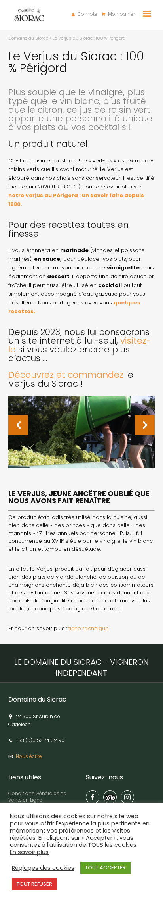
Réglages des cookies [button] (43, 867)
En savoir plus (29, 852)
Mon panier (121, 14)
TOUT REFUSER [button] (34, 884)
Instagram (127, 797)
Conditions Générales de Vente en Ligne (37, 796)
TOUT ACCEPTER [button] (105, 867)
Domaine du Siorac (28, 38)
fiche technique (88, 628)
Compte (87, 14)
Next (157, 424)
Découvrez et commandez (65, 375)
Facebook (92, 797)
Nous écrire (29, 756)
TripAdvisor (110, 797)
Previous (36, 424)
